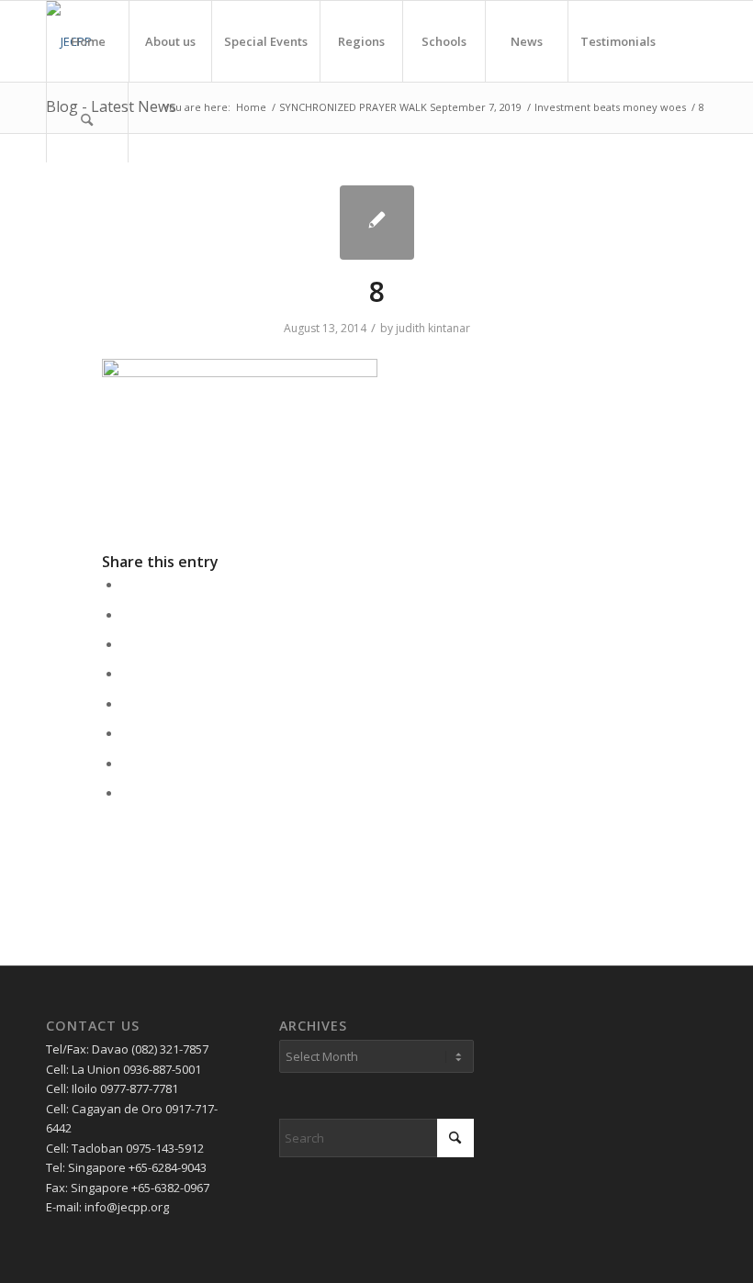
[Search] (87, 122)
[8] (377, 222)
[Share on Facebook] (127, 584)
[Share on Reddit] (127, 762)
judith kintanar (433, 328)
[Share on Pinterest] (127, 643)
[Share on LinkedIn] (127, 673)
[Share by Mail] (127, 792)
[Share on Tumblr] (127, 703)
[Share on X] (127, 614)
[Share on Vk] (127, 732)
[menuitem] (87, 41)
